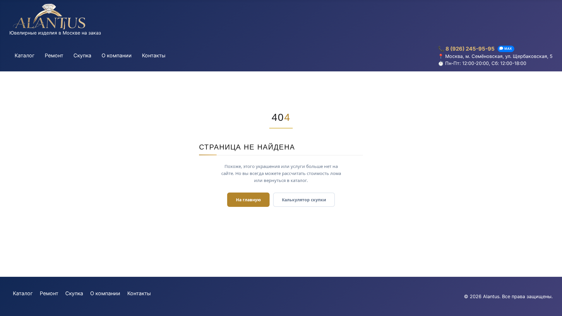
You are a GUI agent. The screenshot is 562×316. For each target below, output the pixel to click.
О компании (117, 55)
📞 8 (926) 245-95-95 (466, 49)
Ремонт (54, 55)
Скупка (82, 55)
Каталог (25, 55)
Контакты (153, 55)
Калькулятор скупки (304, 199)
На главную (248, 199)
